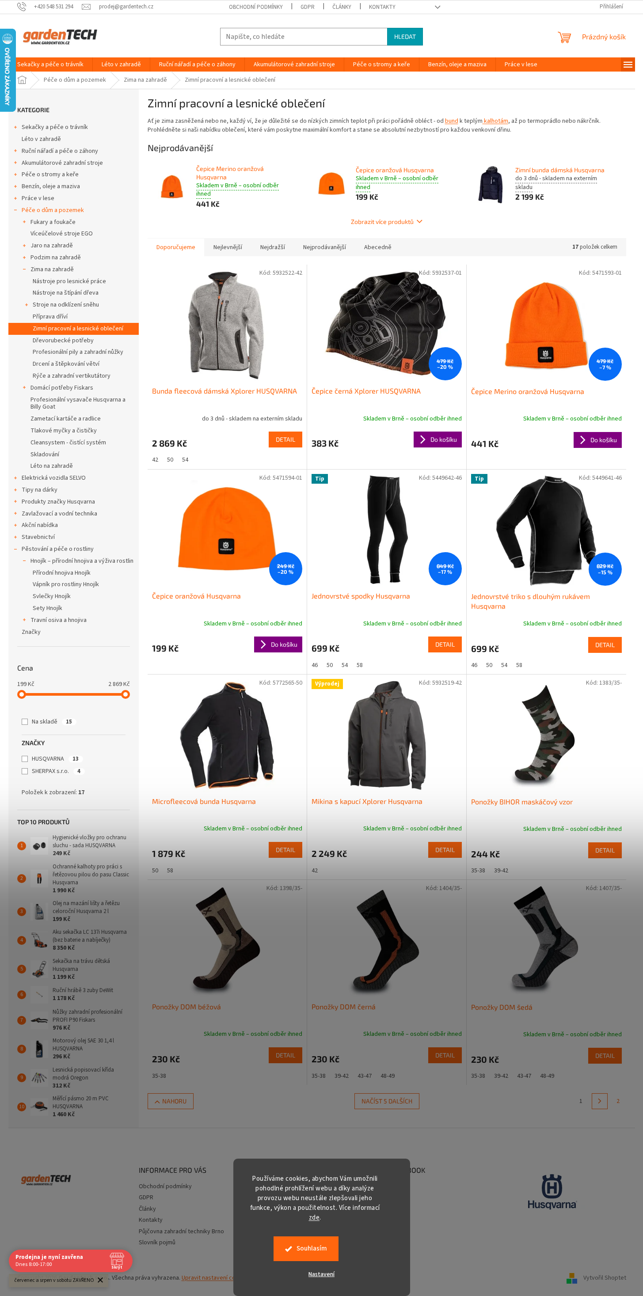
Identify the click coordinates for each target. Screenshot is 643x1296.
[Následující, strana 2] (600, 1101)
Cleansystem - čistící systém (68, 442)
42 (155, 459)
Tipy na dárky (39, 489)
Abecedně (378, 247)
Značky (31, 632)
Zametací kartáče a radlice (65, 418)
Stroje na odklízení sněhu (66, 304)
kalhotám (496, 121)
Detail (285, 439)
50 (170, 459)
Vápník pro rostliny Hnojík (66, 584)
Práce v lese (38, 198)
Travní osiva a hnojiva (58, 620)
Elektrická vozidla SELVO (54, 478)
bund (451, 121)
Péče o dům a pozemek (53, 210)
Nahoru (174, 1101)
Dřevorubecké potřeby (63, 340)
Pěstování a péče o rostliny (58, 549)
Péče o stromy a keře (50, 174)
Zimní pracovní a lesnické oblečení (78, 328)
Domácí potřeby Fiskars (61, 387)
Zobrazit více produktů (382, 221)
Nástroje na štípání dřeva (66, 292)
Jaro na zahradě (51, 245)
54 (185, 459)
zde (314, 1217)
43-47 (365, 1076)
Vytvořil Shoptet (604, 1277)
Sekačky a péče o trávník (55, 127)
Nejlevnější (227, 247)
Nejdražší (272, 247)
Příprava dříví (50, 316)
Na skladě (52, 721)
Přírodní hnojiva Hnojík (62, 572)
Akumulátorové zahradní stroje (62, 163)
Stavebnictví (38, 537)
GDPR (308, 7)
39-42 (501, 870)
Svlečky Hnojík (52, 596)
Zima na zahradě (52, 269)
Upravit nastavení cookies (216, 1277)
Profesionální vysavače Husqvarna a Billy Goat (78, 403)
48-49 (387, 1076)
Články (341, 7)
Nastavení (321, 1274)
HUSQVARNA (55, 758)
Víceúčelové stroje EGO (61, 233)
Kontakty (382, 7)
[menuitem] (50, 64)
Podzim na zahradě (55, 257)
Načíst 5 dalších (386, 1101)
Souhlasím (312, 1248)
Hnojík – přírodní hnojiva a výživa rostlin (81, 561)
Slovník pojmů (157, 1242)
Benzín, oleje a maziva (51, 186)
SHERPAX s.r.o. (56, 771)
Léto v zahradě (41, 139)
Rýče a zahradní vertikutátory (71, 375)
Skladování (44, 454)
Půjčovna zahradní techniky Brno (181, 1231)
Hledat (405, 36)
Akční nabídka (40, 525)
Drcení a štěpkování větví (66, 364)
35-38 (478, 870)
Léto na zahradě (51, 466)
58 (360, 665)
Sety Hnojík (47, 608)
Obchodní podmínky (256, 7)
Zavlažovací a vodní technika (59, 513)
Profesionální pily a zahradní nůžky (78, 352)
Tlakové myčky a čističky (63, 430)
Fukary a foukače (53, 222)
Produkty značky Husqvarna (58, 501)
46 (315, 665)
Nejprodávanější (324, 247)
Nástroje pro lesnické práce (69, 281)
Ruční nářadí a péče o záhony (60, 151)
